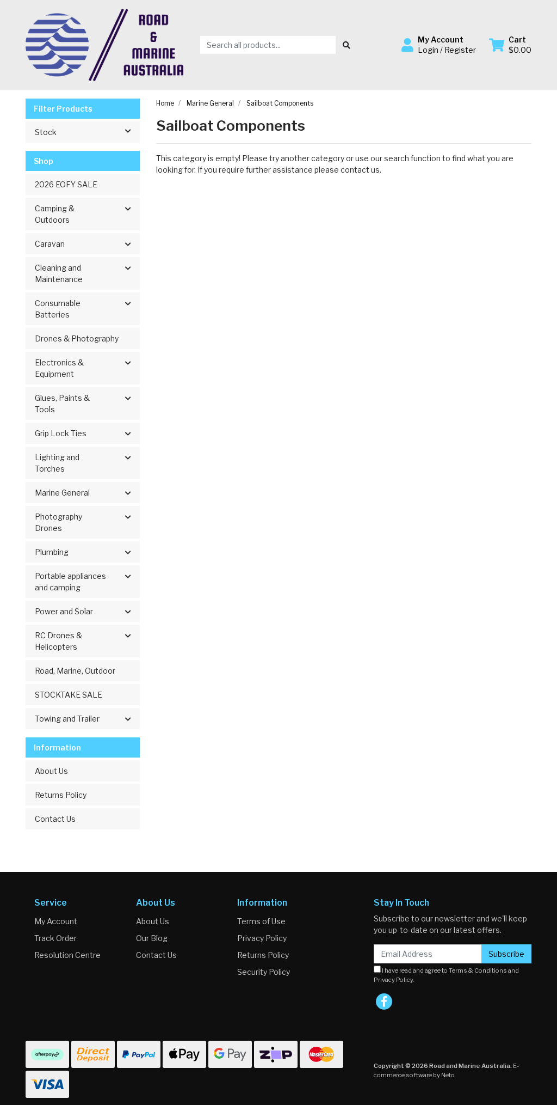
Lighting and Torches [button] (57, 463)
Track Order (55, 938)
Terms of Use (261, 921)
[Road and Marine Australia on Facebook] (384, 1001)
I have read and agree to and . (446, 975)
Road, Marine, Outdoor (75, 670)
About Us (51, 771)
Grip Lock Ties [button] (60, 433)
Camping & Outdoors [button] (55, 214)
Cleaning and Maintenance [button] (59, 273)
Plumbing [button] (52, 552)
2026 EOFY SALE (66, 184)
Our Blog (152, 938)
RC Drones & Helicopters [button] (58, 641)
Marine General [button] (62, 492)
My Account (55, 921)
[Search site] (346, 44)
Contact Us (55, 818)
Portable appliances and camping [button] (70, 581)
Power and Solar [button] (64, 611)
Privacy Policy (262, 938)
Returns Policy (60, 794)
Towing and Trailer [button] (67, 718)
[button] (438, 44)
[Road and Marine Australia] (104, 43)
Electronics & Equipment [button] (59, 368)
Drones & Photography (77, 338)
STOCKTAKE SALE (68, 694)
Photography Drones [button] (58, 522)
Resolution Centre (67, 955)
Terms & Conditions (478, 970)
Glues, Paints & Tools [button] (62, 403)
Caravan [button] (50, 243)
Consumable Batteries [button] (58, 308)
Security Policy (263, 971)
